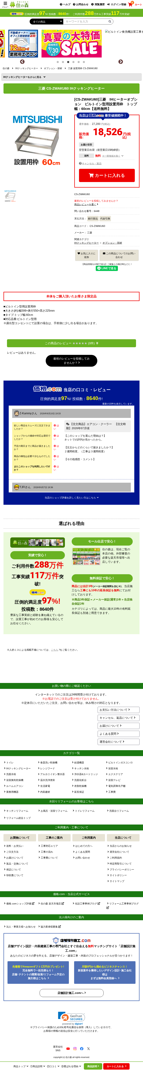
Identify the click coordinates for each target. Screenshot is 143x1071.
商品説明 (92, 1066)
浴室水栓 (113, 768)
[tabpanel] (71, 42)
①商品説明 (36, 1066)
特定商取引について (121, 863)
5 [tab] (79, 62)
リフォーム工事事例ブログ (124, 903)
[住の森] (19, 4)
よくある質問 (108, 733)
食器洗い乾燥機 (48, 762)
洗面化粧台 (80, 780)
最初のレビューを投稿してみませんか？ (71, 360)
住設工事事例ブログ (86, 903)
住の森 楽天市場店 (51, 903)
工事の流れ (47, 851)
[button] (72, 1018)
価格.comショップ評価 (19, 903)
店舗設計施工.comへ (71, 992)
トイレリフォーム (85, 810)
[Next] (121, 62)
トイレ (10, 762)
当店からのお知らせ (121, 846)
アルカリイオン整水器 (52, 774)
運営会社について (111, 741)
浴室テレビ (114, 780)
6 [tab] (84, 62)
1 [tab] (58, 62)
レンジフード (47, 768)
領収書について (14, 875)
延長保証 (79, 791)
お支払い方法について (113, 709)
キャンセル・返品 (91, 163)
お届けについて (109, 725)
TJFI (22, 487)
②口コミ (52, 1066)
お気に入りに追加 (87, 255)
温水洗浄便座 (47, 780)
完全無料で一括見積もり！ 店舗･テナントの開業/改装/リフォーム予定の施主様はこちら (38, 972)
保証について (13, 869)
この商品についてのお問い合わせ (120, 255)
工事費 (112, 791)
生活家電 (45, 786)
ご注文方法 (12, 851)
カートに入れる (109, 175)
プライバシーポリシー (122, 869)
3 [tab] (69, 62)
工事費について (49, 857)
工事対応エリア (49, 846)
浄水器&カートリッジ (86, 774)
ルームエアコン (14, 786)
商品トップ (19, 1066)
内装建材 (45, 791)
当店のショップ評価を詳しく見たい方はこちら (70, 497)
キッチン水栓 (81, 768)
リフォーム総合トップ (18, 818)
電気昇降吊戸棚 (116, 786)
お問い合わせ (82, 857)
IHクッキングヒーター (16, 77)
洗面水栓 (11, 774)
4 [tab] (74, 62)
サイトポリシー (118, 875)
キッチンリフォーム (17, 810)
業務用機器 (12, 791)
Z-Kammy (26, 413)
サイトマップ (117, 881)
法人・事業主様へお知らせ (21, 926)
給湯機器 (79, 762)
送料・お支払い (14, 846)
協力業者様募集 (49, 926)
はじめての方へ (83, 846)
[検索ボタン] (109, 21)
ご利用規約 (116, 857)
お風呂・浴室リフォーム (54, 810)
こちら (54, 649)
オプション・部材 (112, 242)
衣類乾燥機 (80, 786)
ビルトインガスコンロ (120, 762)
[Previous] (22, 62)
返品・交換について (17, 863)
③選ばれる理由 (69, 1066)
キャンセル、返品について (116, 717)
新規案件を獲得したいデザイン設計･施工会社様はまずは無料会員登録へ (105, 972)
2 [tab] (63, 62)
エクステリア (115, 774)
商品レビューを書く (85, 204)
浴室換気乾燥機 (14, 780)
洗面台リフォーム (119, 810)
